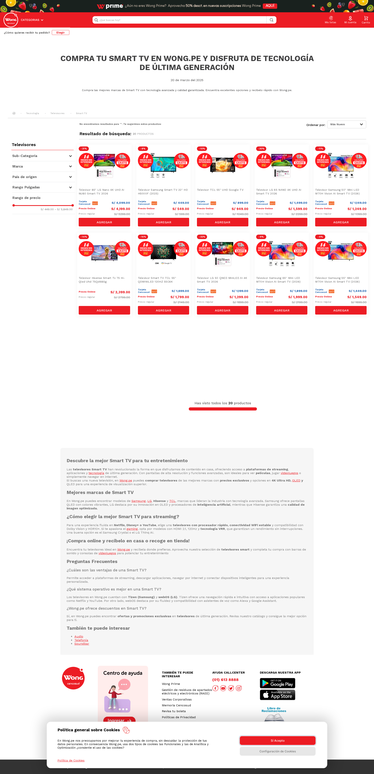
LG (149, 501)
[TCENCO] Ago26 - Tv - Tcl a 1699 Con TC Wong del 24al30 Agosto (164, 242)
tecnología (96, 473)
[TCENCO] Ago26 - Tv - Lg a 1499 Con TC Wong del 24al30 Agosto (282, 151)
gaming (132, 529)
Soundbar (81, 643)
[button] (350, 20)
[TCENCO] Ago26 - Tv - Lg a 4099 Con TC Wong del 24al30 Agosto (105, 153)
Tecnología (32, 113)
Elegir (60, 32)
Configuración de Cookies (277, 751)
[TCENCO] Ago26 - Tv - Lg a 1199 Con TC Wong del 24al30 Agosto (223, 240)
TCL (172, 501)
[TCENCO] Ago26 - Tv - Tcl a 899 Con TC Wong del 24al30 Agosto (223, 151)
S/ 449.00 (47, 209)
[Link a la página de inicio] (14, 113)
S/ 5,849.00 (64, 209)
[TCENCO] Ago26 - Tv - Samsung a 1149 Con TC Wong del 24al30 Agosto (341, 153)
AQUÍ (270, 6)
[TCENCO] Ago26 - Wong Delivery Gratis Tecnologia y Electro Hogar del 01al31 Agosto (105, 242)
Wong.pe (125, 480)
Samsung (138, 501)
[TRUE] (104, 222)
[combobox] (184, 20)
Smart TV (81, 113)
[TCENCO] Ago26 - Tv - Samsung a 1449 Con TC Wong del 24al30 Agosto (341, 242)
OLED (296, 480)
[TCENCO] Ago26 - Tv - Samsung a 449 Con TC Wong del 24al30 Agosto (164, 153)
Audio (78, 636)
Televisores (57, 113)
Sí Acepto (278, 740)
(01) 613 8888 (225, 679)
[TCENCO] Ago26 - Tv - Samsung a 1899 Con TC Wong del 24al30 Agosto (282, 242)
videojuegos (289, 473)
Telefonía (81, 640)
